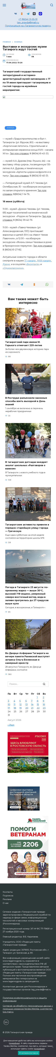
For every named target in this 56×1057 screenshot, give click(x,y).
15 (38, 704)
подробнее (14, 1043)
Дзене (6, 264)
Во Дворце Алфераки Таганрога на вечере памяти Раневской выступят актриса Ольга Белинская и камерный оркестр (27, 658)
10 (9, 704)
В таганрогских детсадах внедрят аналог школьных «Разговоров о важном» (26, 465)
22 (38, 708)
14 (32, 704)
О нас (6, 903)
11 (14, 704)
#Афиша (10, 128)
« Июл (11, 725)
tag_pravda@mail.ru (28, 22)
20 (26, 708)
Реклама (7, 899)
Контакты (8, 892)
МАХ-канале (44, 260)
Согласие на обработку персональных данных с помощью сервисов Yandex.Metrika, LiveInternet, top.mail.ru (28, 1009)
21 (32, 708)
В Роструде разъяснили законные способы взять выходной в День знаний (26, 401)
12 (20, 704)
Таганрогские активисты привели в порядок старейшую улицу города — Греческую (27, 527)
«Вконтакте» (33, 264)
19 (20, 708)
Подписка (8, 895)
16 (44, 704)
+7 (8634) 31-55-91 (28, 19)
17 (9, 708)
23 (44, 708)
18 (15, 708)
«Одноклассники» (13, 268)
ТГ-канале (30, 260)
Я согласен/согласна (28, 1053)
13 (26, 704)
